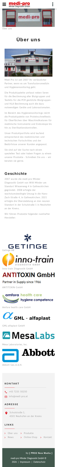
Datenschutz (39, 462)
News (11, 437)
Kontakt (48, 437)
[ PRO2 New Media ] (40, 453)
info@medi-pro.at (18, 396)
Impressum (25, 462)
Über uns (12, 433)
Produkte (29, 433)
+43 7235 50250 (18, 392)
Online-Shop (30, 437)
